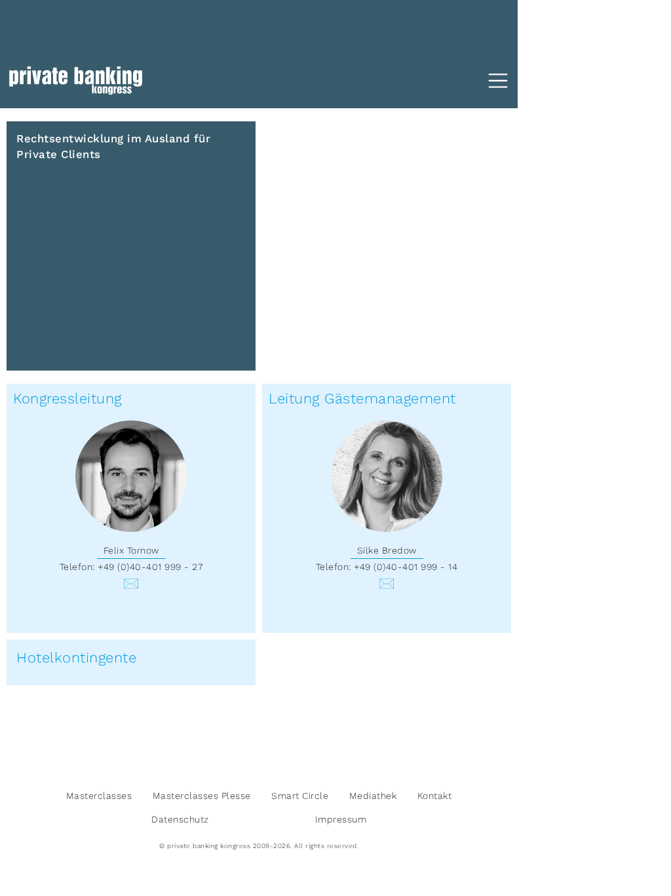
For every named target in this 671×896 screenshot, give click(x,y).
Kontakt (434, 795)
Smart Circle (299, 795)
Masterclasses (99, 795)
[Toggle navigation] (498, 80)
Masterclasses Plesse (202, 795)
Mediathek (373, 795)
